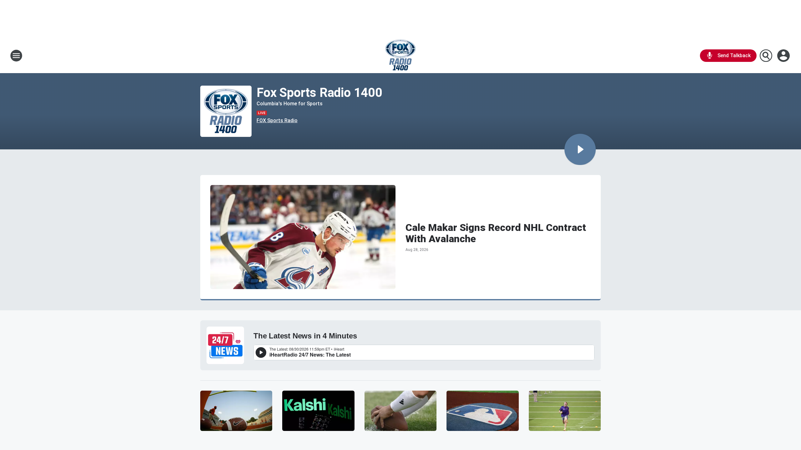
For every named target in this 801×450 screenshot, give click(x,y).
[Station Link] (400, 55)
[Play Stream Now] (580, 149)
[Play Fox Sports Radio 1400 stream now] (225, 111)
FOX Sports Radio (277, 120)
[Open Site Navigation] (16, 55)
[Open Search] (766, 55)
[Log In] (784, 55)
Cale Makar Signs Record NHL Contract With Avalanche (496, 233)
